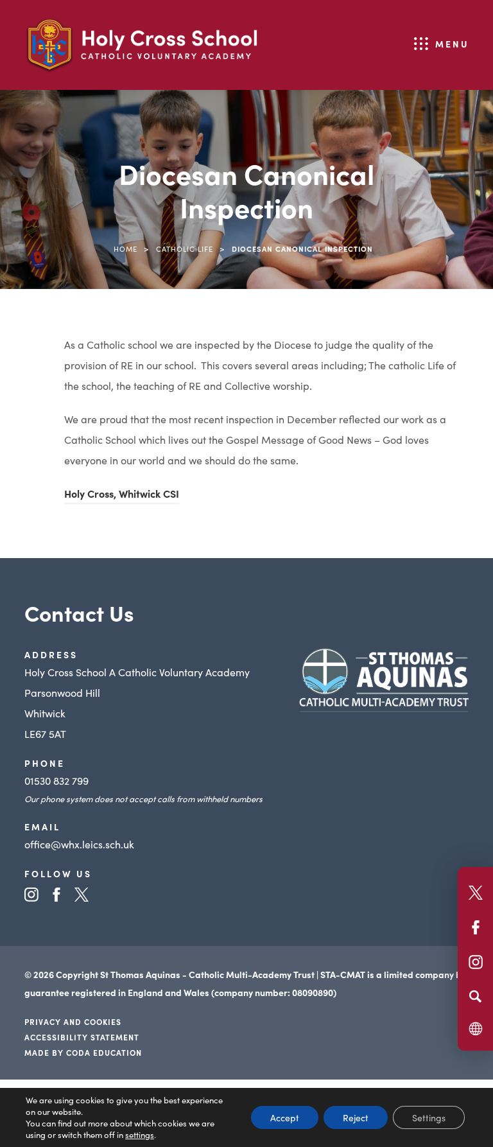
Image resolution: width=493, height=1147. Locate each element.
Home (125, 248)
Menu (452, 43)
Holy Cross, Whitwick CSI (121, 495)
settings (139, 1135)
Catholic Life (184, 248)
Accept (284, 1117)
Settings (428, 1117)
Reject (355, 1117)
